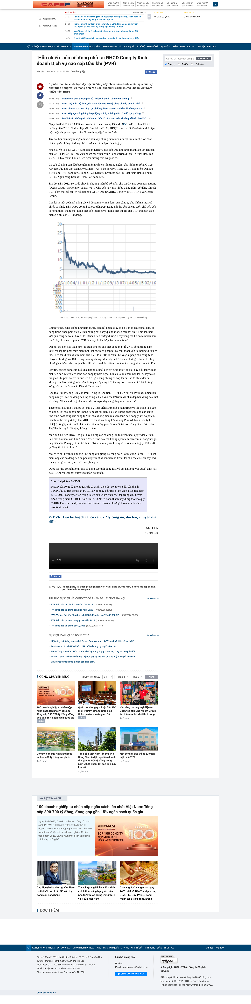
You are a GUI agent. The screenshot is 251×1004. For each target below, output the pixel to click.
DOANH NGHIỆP (80, 46)
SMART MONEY (110, 46)
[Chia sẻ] (40, 95)
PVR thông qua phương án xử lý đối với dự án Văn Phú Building (95, 98)
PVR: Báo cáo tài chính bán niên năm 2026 (81, 604)
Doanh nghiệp (78, 71)
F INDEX (211, 46)
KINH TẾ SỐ (152, 46)
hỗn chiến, (72, 589)
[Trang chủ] (28, 46)
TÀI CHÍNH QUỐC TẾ (128, 46)
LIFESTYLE (185, 46)
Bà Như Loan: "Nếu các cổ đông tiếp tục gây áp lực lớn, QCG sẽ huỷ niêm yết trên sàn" (93, 656)
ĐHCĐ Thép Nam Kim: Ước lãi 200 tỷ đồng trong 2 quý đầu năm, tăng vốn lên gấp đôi (93, 651)
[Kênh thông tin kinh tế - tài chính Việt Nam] (68, 4)
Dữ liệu (202, 46)
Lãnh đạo (199, 64)
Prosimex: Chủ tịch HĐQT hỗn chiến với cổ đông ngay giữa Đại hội (83, 646)
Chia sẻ (151, 72)
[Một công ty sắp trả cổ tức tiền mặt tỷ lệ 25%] (139, 739)
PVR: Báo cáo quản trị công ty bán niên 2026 (82, 620)
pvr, (64, 589)
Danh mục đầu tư (50, 26)
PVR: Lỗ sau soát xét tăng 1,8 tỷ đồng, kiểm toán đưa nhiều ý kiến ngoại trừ (102, 108)
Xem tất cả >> (153, 598)
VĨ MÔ (142, 46)
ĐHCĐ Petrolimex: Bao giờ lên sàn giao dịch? (73, 662)
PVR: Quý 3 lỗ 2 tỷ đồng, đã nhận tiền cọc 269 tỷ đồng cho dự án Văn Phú (101, 103)
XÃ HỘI (35, 46)
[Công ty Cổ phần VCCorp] (187, 959)
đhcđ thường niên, (121, 587)
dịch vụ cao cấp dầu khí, (144, 587)
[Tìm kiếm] (203, 58)
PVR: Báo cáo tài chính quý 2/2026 (77, 626)
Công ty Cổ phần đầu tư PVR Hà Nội (100, 598)
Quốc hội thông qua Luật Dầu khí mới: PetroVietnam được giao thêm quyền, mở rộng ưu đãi (96, 711)
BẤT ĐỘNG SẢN (64, 46)
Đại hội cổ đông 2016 (74, 635)
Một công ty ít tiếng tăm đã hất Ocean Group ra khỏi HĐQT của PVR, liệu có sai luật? (92, 641)
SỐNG (175, 46)
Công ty (172, 64)
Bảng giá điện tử (49, 19)
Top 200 (219, 947)
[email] (40, 104)
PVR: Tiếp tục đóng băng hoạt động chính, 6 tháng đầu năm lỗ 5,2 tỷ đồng (101, 113)
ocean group (84, 589)
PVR (126, 124)
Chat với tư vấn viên (132, 974)
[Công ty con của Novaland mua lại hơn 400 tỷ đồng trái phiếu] (56, 739)
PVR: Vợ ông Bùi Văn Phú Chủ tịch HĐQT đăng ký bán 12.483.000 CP (94, 615)
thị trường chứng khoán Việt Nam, (94, 587)
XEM (151, 676)
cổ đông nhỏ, (69, 587)
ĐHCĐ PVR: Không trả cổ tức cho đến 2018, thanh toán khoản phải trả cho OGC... (105, 118)
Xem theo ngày (91, 677)
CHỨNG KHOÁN (47, 46)
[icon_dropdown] (215, 4)
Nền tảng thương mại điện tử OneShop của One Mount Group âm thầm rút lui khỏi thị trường (138, 711)
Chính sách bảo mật (46, 993)
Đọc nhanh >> (139, 12)
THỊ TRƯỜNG (165, 46)
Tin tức (185, 64)
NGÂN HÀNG (95, 46)
